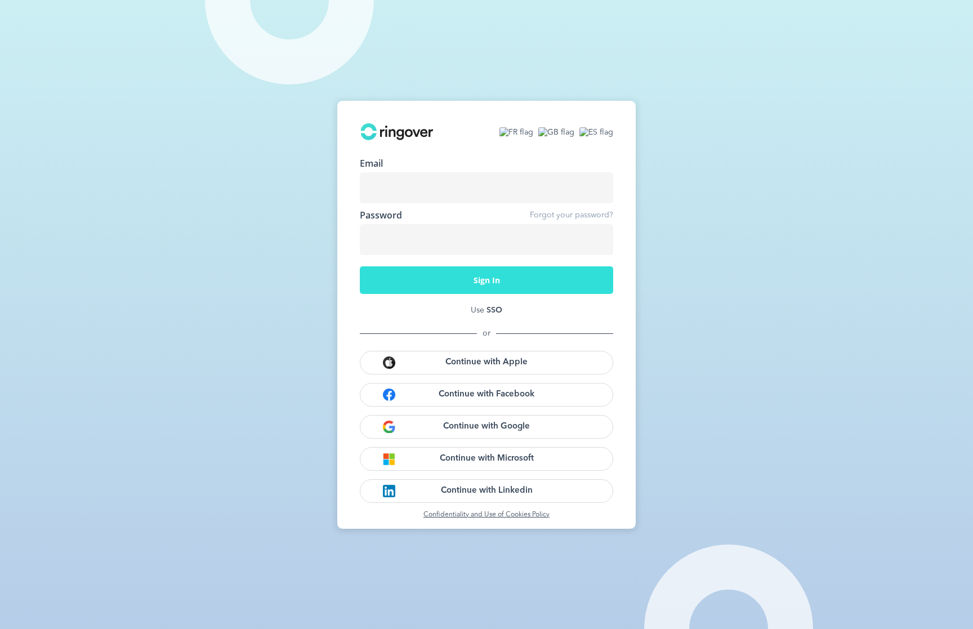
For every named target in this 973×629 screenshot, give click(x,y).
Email (371, 163)
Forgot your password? (571, 215)
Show (596, 239)
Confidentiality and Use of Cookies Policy (486, 514)
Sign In (487, 280)
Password (381, 215)
